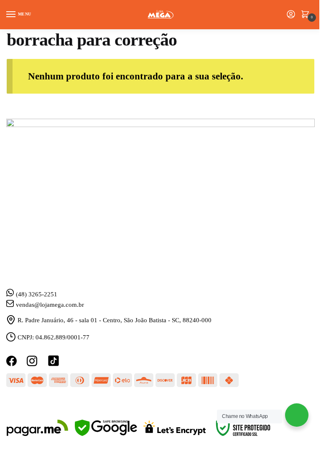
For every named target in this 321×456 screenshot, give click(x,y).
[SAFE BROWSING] (106, 434)
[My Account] (291, 14)
